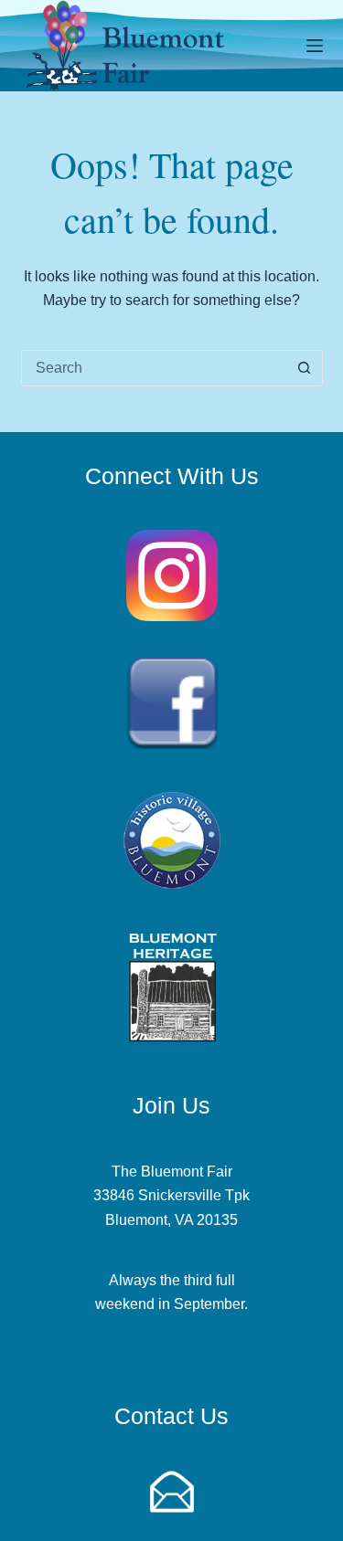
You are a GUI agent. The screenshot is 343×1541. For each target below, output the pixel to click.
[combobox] (154, 368)
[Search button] (304, 368)
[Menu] (314, 45)
